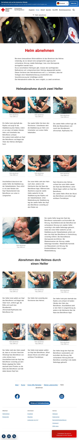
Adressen (55, 414)
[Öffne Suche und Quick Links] (73, 10)
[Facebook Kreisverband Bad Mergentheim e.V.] (17, 396)
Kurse (37, 10)
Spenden (48, 10)
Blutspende (5, 417)
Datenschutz (55, 417)
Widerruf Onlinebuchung (39, 403)
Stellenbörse (5, 414)
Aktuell (43, 10)
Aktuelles (30, 417)
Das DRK (55, 10)
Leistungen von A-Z (32, 420)
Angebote (32, 10)
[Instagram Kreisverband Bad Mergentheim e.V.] (61, 396)
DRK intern (55, 426)
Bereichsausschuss (65, 10)
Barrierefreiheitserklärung (59, 420)
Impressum (55, 423)
